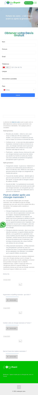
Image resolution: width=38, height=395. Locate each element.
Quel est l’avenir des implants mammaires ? (15, 351)
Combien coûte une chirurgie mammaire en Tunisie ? (17, 323)
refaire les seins (15, 122)
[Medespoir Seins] (19, 2)
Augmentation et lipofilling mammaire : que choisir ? (17, 294)
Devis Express (29, 3)
